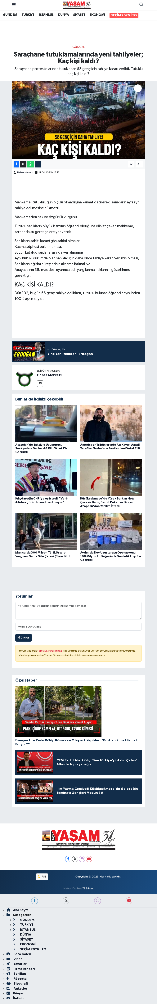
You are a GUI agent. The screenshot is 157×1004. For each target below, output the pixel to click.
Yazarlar (20, 964)
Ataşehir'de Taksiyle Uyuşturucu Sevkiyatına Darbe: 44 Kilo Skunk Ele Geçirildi (41, 448)
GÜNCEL (78, 47)
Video (18, 959)
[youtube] (129, 900)
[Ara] (141, 4)
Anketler (20, 988)
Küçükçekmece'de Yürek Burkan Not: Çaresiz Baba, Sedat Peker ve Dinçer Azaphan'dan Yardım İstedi (107, 502)
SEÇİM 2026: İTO (124, 15)
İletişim (18, 998)
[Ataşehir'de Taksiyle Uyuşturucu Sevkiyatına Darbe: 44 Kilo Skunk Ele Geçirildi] (46, 423)
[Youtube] (89, 859)
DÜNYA (63, 15)
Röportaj (20, 978)
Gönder (23, 637)
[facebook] (34, 900)
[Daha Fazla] (38, 164)
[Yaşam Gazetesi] (76, 5)
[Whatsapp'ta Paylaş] (30, 164)
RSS (43, 876)
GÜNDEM (10, 15)
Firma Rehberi (24, 969)
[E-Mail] (40, 383)
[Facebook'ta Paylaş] (16, 164)
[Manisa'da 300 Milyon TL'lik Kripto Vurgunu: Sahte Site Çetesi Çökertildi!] (46, 531)
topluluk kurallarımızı (50, 650)
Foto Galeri (22, 954)
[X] (75, 859)
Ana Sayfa (21, 910)
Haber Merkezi (25, 172)
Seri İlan (19, 973)
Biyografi (20, 983)
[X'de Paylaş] (23, 164)
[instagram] (97, 900)
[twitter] (66, 900)
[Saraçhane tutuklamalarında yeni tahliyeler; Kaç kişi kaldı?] (78, 120)
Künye (18, 993)
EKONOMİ (97, 15)
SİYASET (79, 15)
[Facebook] (68, 859)
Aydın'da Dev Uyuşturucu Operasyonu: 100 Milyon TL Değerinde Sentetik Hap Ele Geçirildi (110, 556)
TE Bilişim (87, 888)
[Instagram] (82, 859)
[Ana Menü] (14, 5)
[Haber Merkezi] (24, 377)
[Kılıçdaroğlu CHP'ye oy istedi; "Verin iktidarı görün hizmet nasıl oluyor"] (46, 477)
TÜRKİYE (28, 15)
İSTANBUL (46, 15)
